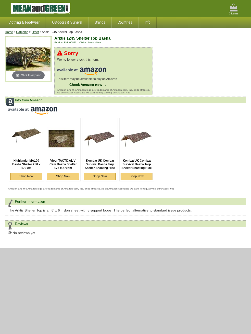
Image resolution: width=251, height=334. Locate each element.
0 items (233, 13)
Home (9, 32)
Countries (125, 22)
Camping (22, 32)
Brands (100, 22)
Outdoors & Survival (67, 22)
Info (148, 22)
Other (35, 32)
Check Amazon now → (88, 85)
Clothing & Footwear (24, 22)
